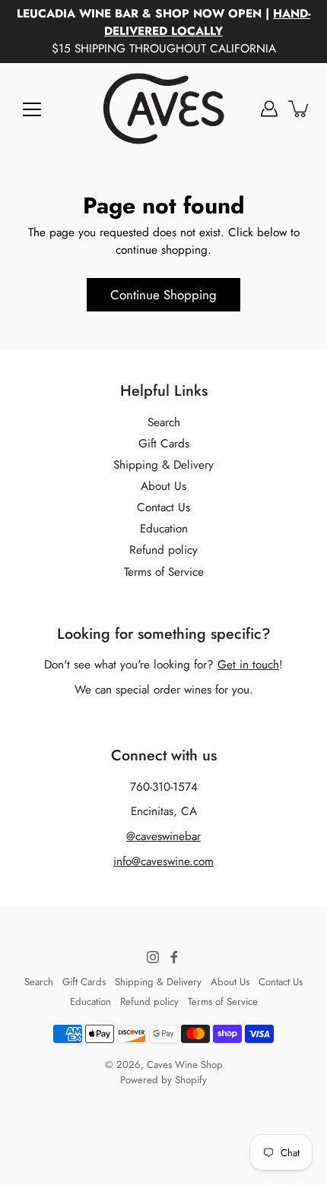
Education (164, 528)
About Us (163, 486)
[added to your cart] (299, 108)
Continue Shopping (163, 295)
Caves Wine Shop (185, 1064)
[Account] (269, 108)
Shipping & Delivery (163, 465)
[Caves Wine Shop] (163, 109)
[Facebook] (174, 957)
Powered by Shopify (163, 1080)
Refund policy (163, 550)
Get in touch (248, 664)
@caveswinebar (163, 836)
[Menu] (32, 109)
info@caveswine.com (163, 861)
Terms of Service (164, 572)
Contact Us (163, 507)
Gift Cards (163, 443)
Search (164, 422)
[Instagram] (153, 957)
